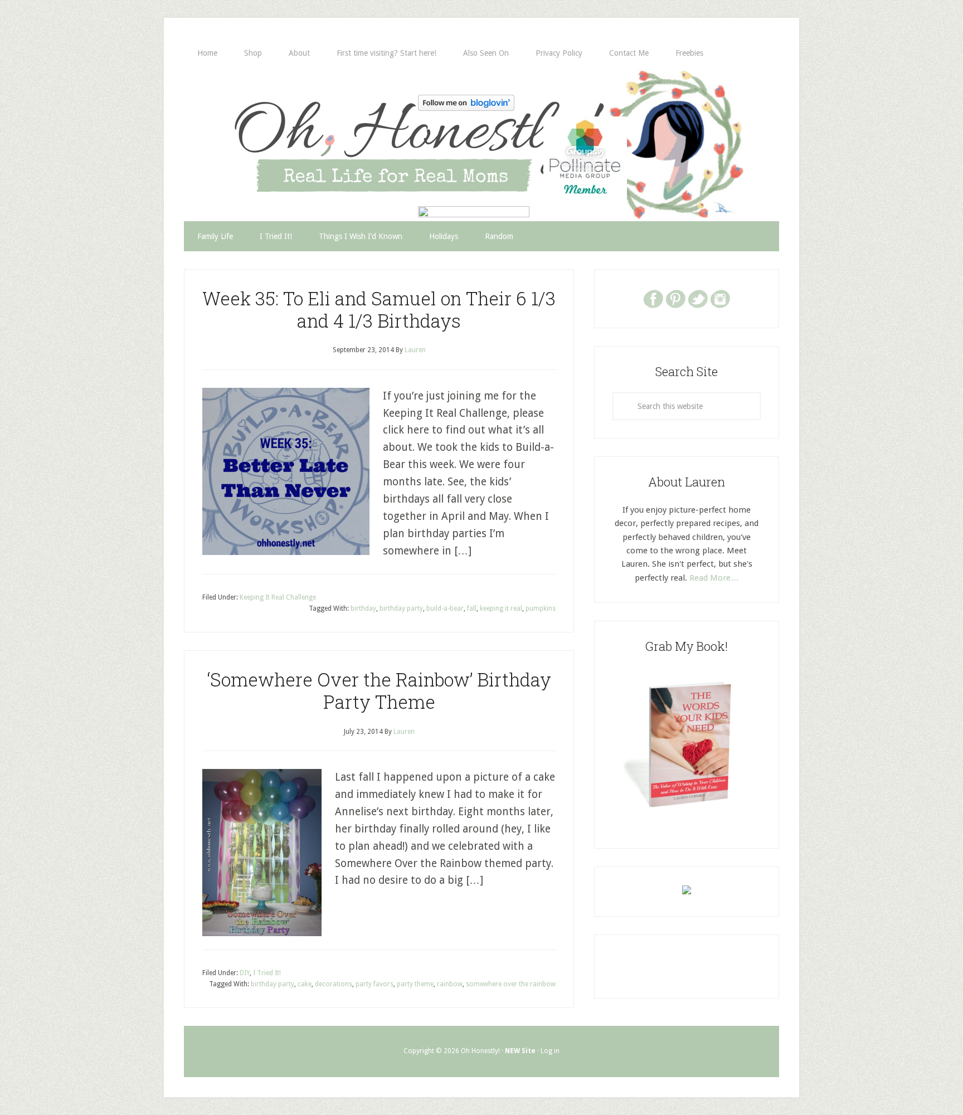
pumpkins (541, 608)
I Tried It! (267, 973)
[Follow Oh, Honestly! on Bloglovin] (466, 107)
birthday (363, 608)
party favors (374, 984)
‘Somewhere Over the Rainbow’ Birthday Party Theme (379, 690)
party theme (415, 984)
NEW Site (520, 1051)
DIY (245, 973)
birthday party (401, 608)
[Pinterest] (675, 298)
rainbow (450, 984)
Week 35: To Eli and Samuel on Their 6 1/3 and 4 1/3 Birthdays (379, 309)
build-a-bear (445, 608)
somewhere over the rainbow (511, 984)
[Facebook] (653, 298)
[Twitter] (698, 298)
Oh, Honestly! (300, 125)
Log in (550, 1051)
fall (471, 608)
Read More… (714, 578)
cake (305, 984)
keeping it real (501, 608)
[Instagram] (720, 298)
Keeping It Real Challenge (278, 597)
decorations (333, 984)
